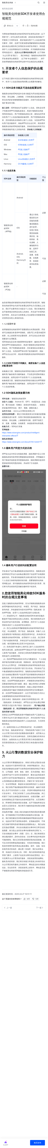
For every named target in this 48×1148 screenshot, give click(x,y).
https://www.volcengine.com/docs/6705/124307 (21, 441)
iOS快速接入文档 (25, 144)
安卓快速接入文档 (25, 140)
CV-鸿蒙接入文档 (25, 163)
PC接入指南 (23, 149)
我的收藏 (34, 26)
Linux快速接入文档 (25, 159)
